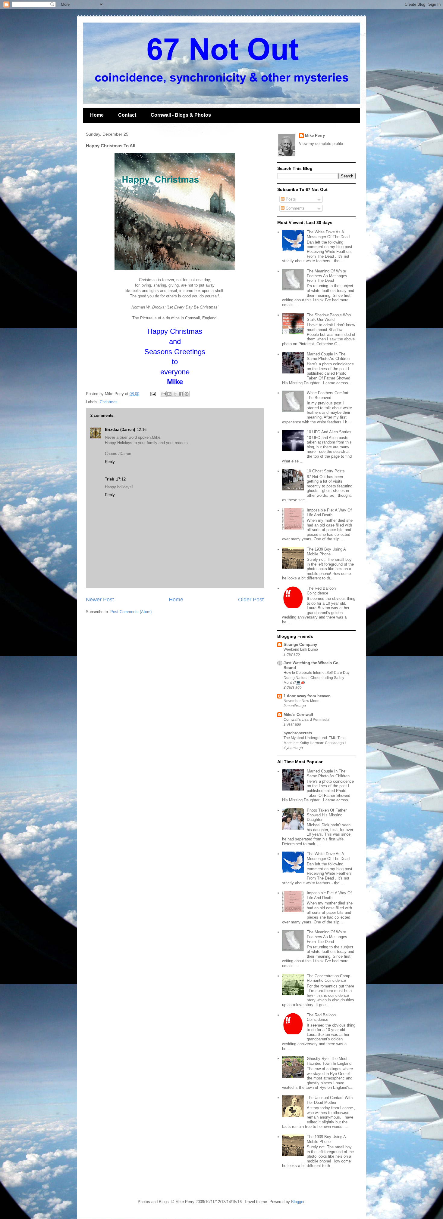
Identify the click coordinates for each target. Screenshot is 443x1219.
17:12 (121, 479)
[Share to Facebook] (181, 394)
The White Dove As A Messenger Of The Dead (328, 234)
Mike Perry (315, 135)
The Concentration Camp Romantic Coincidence (328, 978)
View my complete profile (321, 143)
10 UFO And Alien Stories (329, 432)
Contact (127, 115)
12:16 (141, 429)
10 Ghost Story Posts (326, 471)
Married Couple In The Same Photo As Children (328, 356)
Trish (109, 479)
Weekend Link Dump (301, 649)
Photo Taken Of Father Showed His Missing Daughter (327, 815)
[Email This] (164, 394)
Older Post (251, 600)
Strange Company (300, 644)
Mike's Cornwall (298, 714)
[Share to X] (175, 394)
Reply (110, 461)
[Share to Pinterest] (187, 394)
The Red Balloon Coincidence (321, 590)
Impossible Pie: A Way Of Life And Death (329, 512)
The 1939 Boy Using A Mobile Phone (326, 551)
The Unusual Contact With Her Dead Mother (330, 1100)
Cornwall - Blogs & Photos (181, 115)
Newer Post (100, 600)
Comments (294, 208)
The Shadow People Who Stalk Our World (329, 317)
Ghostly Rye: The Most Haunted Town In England (329, 1061)
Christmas (109, 402)
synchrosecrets (298, 733)
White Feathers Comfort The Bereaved (327, 395)
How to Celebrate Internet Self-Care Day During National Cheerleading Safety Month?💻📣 (317, 677)
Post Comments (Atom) (131, 612)
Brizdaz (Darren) (120, 429)
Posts (290, 199)
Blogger (297, 1201)
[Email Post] (152, 393)
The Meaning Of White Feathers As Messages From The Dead (327, 276)
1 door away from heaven (307, 696)
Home (97, 115)
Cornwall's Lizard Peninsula (306, 719)
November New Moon (301, 701)
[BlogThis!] (169, 394)
